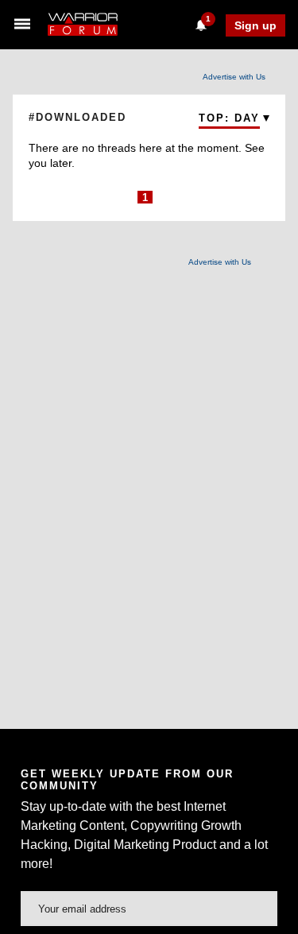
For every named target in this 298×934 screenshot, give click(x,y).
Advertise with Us (234, 76)
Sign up (255, 25)
